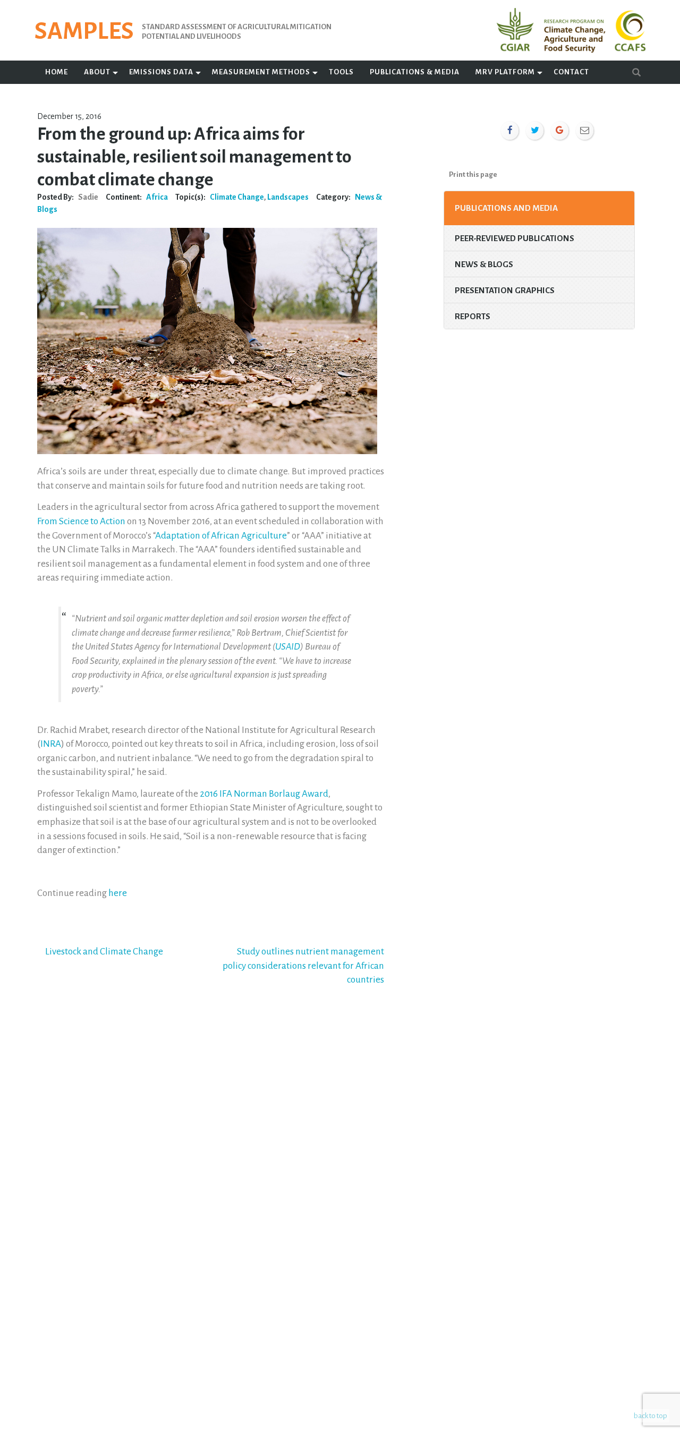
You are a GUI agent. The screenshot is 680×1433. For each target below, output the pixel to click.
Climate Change (237, 197)
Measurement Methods (261, 72)
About (97, 72)
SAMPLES (84, 31)
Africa (157, 197)
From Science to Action (81, 521)
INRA (50, 744)
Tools (341, 72)
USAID (287, 647)
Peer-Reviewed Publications (514, 238)
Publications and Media (506, 207)
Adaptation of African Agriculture (221, 536)
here (117, 893)
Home (56, 72)
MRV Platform (505, 72)
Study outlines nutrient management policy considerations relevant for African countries (303, 965)
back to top (650, 1416)
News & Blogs (484, 264)
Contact (571, 72)
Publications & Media (415, 72)
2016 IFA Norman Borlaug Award (264, 794)
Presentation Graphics (505, 290)
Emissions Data (161, 72)
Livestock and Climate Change (104, 951)
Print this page (473, 174)
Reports (472, 316)
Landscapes (288, 197)
